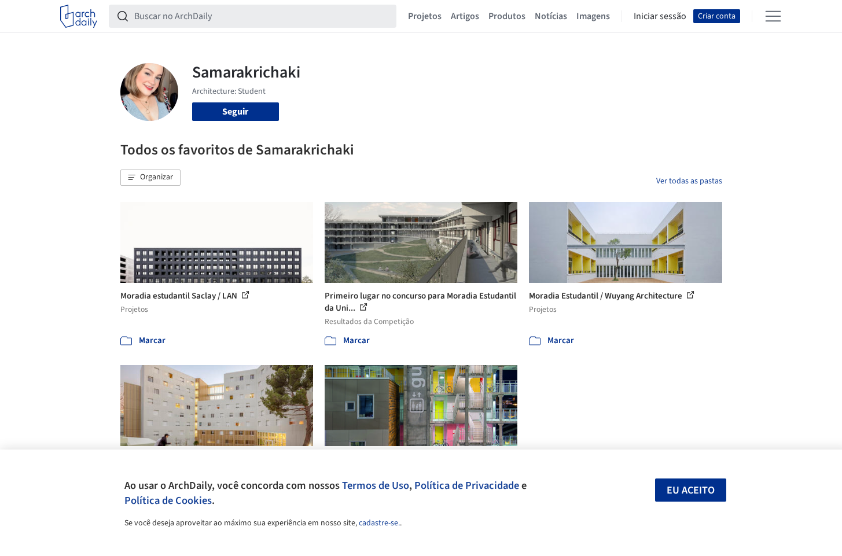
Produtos (506, 16)
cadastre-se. (379, 523)
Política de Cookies (168, 500)
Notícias (551, 16)
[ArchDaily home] (78, 16)
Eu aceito (691, 490)
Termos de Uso (375, 485)
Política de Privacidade (466, 485)
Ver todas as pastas (689, 181)
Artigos (465, 16)
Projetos (425, 16)
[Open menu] (773, 16)
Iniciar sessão (660, 16)
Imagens (593, 16)
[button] (150, 178)
